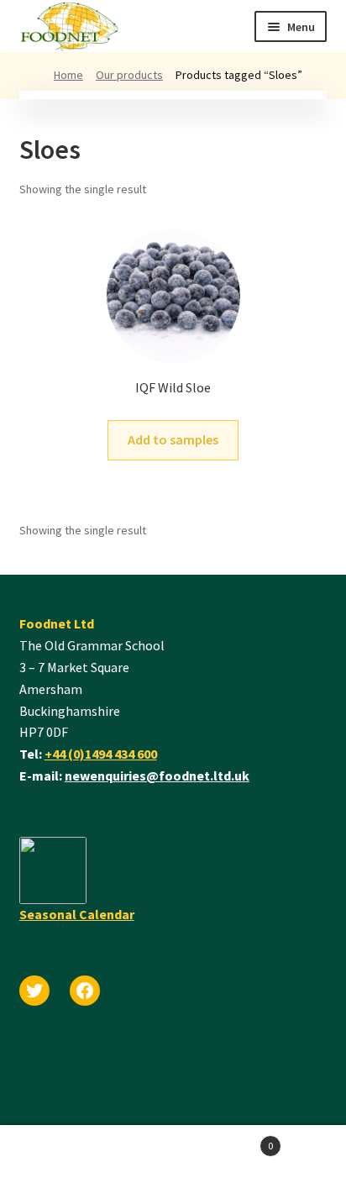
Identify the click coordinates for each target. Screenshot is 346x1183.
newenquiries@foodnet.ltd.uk (157, 775)
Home (68, 74)
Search (86, 1154)
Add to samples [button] (173, 439)
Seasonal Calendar (76, 914)
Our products (129, 74)
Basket (223, 1140)
